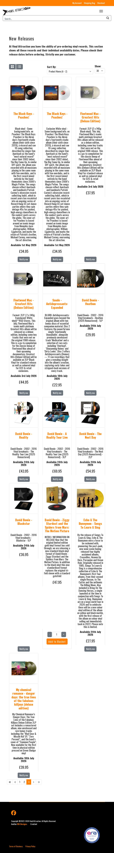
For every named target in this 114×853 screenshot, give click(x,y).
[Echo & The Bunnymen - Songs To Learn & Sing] (90, 487)
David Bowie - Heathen (90, 302)
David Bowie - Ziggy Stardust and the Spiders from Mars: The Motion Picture (57, 525)
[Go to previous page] (15, 782)
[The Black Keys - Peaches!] (23, 80)
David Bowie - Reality (23, 435)
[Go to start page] (10, 782)
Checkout (101, 2)
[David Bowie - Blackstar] (23, 487)
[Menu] (101, 11)
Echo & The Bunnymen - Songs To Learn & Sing (90, 523)
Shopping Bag (89, 2)
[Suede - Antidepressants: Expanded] (57, 267)
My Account (77, 2)
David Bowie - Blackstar (23, 522)
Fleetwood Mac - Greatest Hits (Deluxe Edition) (90, 117)
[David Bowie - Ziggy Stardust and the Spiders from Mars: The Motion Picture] (57, 487)
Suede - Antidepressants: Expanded (57, 304)
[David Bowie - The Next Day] (90, 400)
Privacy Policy (30, 846)
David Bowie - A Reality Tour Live (57, 435)
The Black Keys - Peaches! (23, 115)
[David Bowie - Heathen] (90, 267)
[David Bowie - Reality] (23, 400)
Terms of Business (16, 846)
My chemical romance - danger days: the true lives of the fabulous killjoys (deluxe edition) (24, 698)
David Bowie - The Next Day (90, 435)
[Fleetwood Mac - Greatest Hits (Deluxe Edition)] (90, 80)
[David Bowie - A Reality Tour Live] (57, 400)
